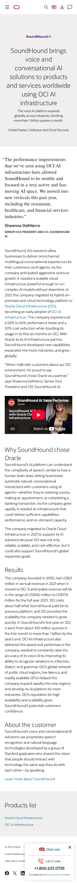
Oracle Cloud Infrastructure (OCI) (30, 306)
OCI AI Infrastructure (19, 824)
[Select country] (54, 7)
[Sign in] (62, 7)
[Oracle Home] (17, 7)
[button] (7, 7)
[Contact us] (70, 7)
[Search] (46, 7)
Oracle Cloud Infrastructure (23, 818)
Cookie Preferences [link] (15, 853)
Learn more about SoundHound (30, 778)
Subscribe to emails (15, 860)
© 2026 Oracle (12, 846)
